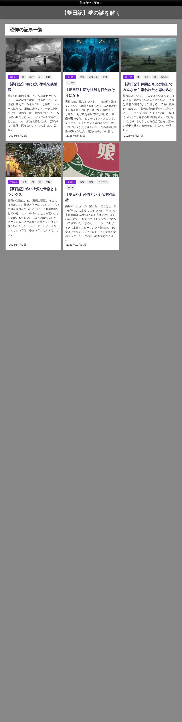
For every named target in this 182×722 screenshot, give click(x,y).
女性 (105, 77)
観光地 (164, 77)
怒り (146, 77)
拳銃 (48, 77)
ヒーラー (102, 182)
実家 (82, 77)
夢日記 (13, 77)
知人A (71, 187)
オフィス (93, 77)
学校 (31, 77)
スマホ (71, 83)
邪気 (91, 182)
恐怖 (82, 182)
